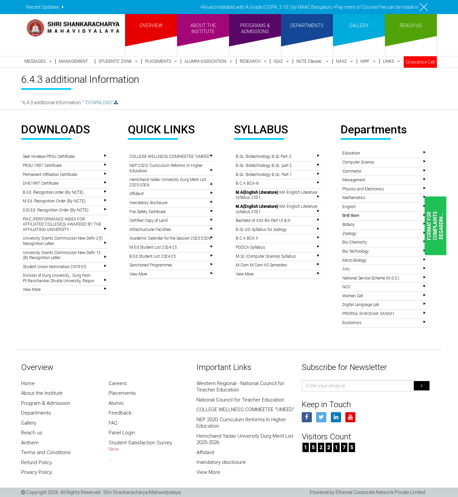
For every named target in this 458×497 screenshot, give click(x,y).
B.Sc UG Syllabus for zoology (261, 229)
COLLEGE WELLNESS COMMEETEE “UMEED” (170, 156)
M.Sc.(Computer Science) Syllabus (266, 256)
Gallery (28, 423)
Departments (36, 413)
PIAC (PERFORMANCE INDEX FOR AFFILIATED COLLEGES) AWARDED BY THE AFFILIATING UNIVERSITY (62, 224)
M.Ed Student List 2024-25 (153, 247)
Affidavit (136, 193)
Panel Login (122, 433)
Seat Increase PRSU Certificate (48, 156)
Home (28, 383)
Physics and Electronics (363, 189)
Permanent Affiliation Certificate (50, 174)
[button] (38, 61)
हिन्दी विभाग (350, 215)
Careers (118, 383)
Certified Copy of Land (148, 220)
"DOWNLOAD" (99, 102)
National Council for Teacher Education (240, 400)
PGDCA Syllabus (250, 247)
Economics (352, 322)
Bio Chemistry (354, 242)
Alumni (116, 403)
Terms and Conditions (46, 452)
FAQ (113, 423)
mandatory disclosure (148, 202)
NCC (346, 287)
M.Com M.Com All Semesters (261, 265)
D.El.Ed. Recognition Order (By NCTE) (56, 210)
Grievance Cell (420, 62)
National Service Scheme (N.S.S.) (370, 278)
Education (351, 153)
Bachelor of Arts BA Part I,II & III (263, 220)
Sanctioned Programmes (150, 265)
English (349, 206)
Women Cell (352, 296)
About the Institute (42, 393)
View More (32, 289)
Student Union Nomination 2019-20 (54, 266)
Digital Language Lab (360, 304)
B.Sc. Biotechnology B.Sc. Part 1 (264, 174)
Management (353, 180)
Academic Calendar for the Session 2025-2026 (170, 238)
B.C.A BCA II (247, 238)
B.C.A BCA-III (247, 183)
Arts (346, 269)
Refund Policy (36, 462)
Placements (122, 393)
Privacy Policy (36, 472)
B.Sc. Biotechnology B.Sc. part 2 (264, 165)
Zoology (349, 233)
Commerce (351, 171)
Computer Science (358, 162)
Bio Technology (355, 251)
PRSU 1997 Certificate (42, 165)
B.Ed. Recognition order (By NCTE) (53, 192)
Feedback (120, 413)
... (111, 459)
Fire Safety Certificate (147, 211)
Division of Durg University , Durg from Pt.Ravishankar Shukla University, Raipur (58, 278)
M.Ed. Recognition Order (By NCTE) (54, 201)
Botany (348, 224)
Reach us (31, 433)
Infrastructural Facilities (150, 229)
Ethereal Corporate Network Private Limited (380, 492)
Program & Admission (45, 403)
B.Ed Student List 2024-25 (152, 256)
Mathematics (353, 197)
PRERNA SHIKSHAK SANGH (368, 313)
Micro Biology (354, 260)
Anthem (30, 443)
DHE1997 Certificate (40, 183)
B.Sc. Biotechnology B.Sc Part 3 (263, 156)
